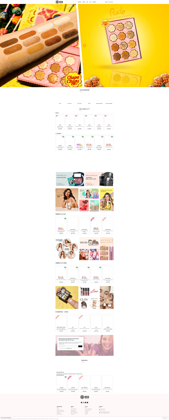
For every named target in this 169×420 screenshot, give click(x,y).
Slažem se (165, 418)
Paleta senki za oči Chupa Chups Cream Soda (73, 231)
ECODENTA (60, 145)
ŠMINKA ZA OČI (61, 214)
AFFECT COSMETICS (84, 387)
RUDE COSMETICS (79, 145)
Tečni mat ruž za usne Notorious (89, 147)
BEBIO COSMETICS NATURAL (61, 327)
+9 (98, 228)
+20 (91, 144)
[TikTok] (85, 402)
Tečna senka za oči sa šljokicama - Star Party (96, 231)
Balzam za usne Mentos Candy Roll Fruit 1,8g (72, 280)
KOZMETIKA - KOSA (62, 312)
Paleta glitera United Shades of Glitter (108, 231)
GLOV (73, 327)
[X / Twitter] (87, 402)
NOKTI (89, 103)
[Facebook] (81, 402)
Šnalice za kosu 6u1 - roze (80, 126)
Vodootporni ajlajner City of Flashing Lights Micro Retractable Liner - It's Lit (79, 148)
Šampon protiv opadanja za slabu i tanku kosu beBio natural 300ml (61, 329)
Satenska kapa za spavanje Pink (84, 328)
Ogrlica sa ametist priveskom (99, 127)
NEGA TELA (80, 103)
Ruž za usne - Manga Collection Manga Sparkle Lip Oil (84, 280)
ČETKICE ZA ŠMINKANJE (109, 103)
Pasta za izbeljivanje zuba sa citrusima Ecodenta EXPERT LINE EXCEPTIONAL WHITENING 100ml (96, 390)
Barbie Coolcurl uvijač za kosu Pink (96, 329)
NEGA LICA (70, 103)
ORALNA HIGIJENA (99, 103)
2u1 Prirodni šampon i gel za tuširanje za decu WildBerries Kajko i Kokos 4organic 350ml (107, 329)
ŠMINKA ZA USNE (61, 263)
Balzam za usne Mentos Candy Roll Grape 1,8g (108, 280)
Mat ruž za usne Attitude (96, 279)
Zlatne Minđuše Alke (89, 126)
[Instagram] (83, 402)
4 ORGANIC (108, 327)
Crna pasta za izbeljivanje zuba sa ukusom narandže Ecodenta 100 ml (60, 148)
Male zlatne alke (108, 126)
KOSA (60, 103)
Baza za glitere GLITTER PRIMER (84, 231)
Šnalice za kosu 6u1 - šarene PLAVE (70, 127)
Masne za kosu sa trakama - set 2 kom (60, 127)
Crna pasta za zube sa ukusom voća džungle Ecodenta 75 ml (73, 389)
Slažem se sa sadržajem (66, 348)
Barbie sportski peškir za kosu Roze (72, 329)
